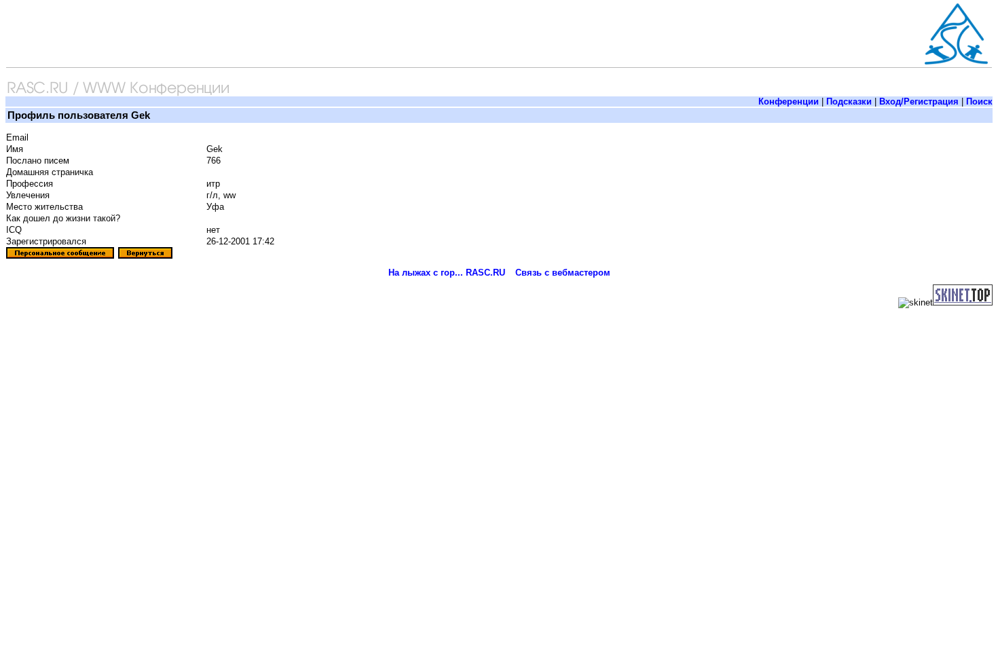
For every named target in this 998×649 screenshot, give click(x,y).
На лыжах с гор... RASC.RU (446, 272)
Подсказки (849, 101)
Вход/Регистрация (919, 101)
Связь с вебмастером (562, 272)
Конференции (788, 101)
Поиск (979, 101)
